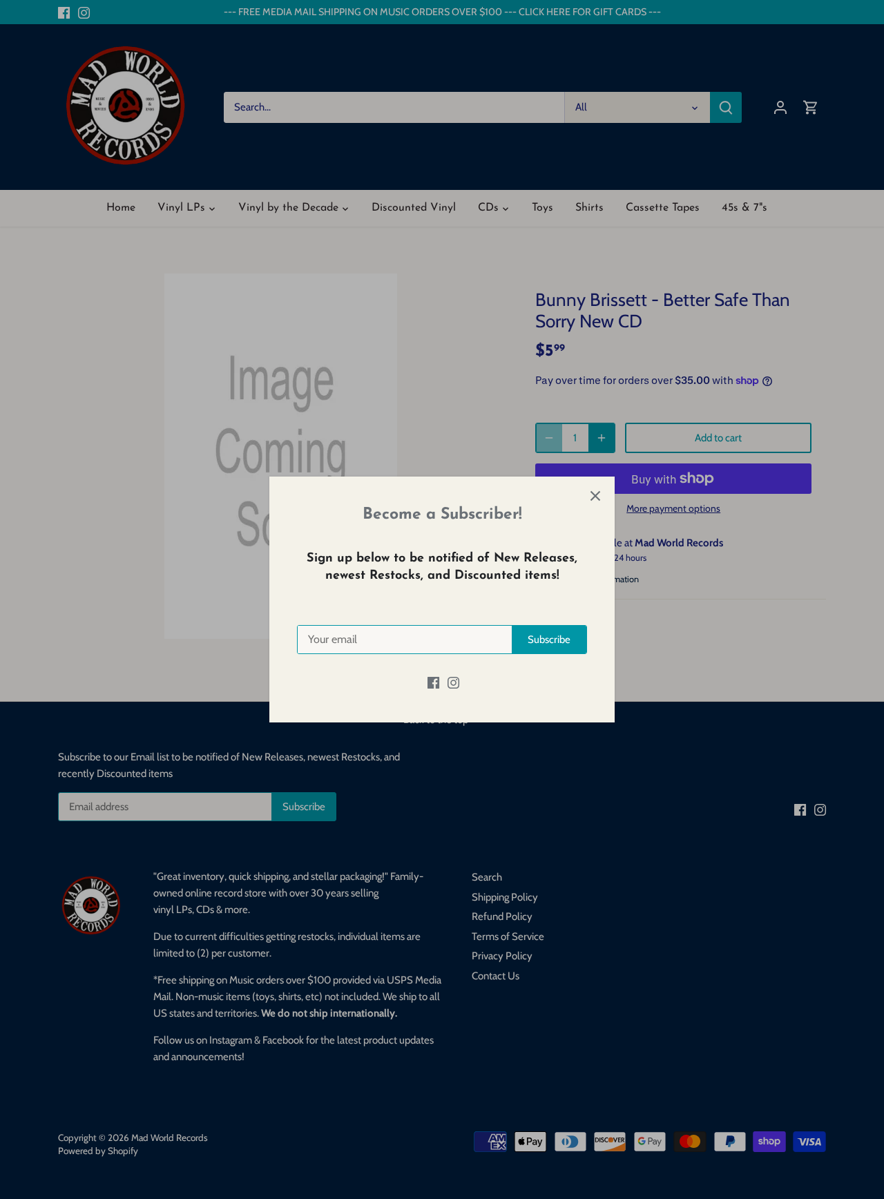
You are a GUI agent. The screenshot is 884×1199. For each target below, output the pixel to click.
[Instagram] (453, 682)
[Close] (595, 496)
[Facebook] (433, 682)
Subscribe (549, 639)
